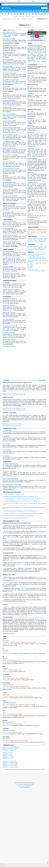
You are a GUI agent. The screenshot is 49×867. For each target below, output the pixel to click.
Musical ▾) (39, 30)
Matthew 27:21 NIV (7, 752)
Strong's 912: (6, 733)
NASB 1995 (6, 86)
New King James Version (9, 73)
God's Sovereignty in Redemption (12, 484)
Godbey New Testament (9, 305)
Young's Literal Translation (10, 235)
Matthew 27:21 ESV (8, 755)
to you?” (40, 52)
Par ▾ (12, 30)
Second (29, 241)
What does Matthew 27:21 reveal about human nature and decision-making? (23, 513)
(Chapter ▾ (8, 30)
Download (43, 61)
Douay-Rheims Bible (8, 251)
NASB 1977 (6, 93)
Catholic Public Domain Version (11, 258)
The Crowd (7, 444)
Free (45, 238)
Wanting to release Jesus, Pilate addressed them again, (14, 409)
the (39, 51)
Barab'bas (36, 238)
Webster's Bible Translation (10, 189)
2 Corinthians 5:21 (22, 595)
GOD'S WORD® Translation (10, 155)
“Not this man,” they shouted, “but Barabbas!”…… (13, 423)
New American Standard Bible (11, 80)
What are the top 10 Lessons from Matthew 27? (17, 518)
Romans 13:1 (42, 555)
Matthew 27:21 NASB (8, 757)
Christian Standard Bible (9, 121)
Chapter (44, 380)
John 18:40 (30, 111)
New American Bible (8, 266)
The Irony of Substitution (9, 471)
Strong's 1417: (6, 671)
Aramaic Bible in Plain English (11, 289)
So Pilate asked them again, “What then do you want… (14, 408)
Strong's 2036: (6, 742)
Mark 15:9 (30, 70)
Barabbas (29, 238)
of (36, 51)
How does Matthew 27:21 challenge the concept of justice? (19, 515)
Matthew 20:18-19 (32, 158)
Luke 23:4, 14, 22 (20, 564)
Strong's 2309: (6, 679)
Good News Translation (9, 162)
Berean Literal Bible (8, 59)
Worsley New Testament (9, 339)
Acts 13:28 (30, 219)
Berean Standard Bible (9, 52)
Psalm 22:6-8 (31, 199)
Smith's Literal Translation (10, 242)
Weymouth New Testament (10, 196)
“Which (34, 51)
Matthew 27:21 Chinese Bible (10, 764)
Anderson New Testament (10, 298)
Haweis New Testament (9, 312)
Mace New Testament (8, 319)
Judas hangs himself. (33, 255)
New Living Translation (9, 39)
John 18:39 (30, 76)
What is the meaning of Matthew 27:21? (14, 494)
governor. (32, 54)
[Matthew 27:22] (47, 387)
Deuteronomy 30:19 (38, 532)
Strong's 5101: (7, 643)
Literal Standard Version (9, 221)
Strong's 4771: (6, 697)
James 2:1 (30, 569)
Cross (20, 27)
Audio (17, 27)
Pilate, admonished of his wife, (36, 257)
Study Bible (6, 380)
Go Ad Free (2, 864)
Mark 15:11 (30, 125)
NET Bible (5, 175)
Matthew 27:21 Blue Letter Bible (11, 747)
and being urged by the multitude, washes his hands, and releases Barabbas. (36, 260)
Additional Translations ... (10, 346)
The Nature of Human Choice (10, 463)
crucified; (31, 266)
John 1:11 (30, 214)
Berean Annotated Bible (9, 114)
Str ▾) (14, 30)
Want (39, 241)
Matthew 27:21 (6, 607)
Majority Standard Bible (9, 205)
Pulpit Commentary (8, 617)
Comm (28, 27)
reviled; (31, 267)
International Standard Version (11, 168)
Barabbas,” (40, 54)
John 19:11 (10, 560)
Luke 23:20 (30, 93)
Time (33, 241)
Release (41, 240)
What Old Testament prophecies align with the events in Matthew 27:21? (22, 501)
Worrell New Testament (9, 332)
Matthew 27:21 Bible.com (9, 750)
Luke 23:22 (30, 99)
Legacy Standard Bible (9, 100)
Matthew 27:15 (25, 527)
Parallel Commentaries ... (9, 633)
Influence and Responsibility (10, 478)
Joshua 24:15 (10, 537)
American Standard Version (10, 134)
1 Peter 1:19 (38, 548)
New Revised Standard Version (11, 273)
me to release (34, 52)
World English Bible (8, 212)
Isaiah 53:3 (30, 172)
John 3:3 (43, 599)
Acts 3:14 (5, 582)
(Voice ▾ (35, 30)
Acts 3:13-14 (30, 132)
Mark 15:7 (13, 580)
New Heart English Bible (9, 182)
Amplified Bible (7, 107)
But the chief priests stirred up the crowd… (12, 425)
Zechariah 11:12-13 (32, 182)
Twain (36, 241)
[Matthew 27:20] (1, 387)
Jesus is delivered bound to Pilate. (37, 254)
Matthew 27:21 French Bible (10, 765)
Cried (41, 238)
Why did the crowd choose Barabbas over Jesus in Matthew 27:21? (21, 496)
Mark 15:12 (30, 87)
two (41, 51)
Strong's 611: (6, 706)
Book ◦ (40, 380)
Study (24, 27)
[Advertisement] (24, 370)
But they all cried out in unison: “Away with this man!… (14, 424)
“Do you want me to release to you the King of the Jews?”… (14, 393)
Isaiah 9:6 (9, 591)
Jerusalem (7, 456)
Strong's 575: (6, 653)
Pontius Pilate (8, 430)
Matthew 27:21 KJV (8, 758)
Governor (29, 240)
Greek (32, 27)
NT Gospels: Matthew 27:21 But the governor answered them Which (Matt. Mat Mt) (24, 769)
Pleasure (35, 240)
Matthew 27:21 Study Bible (9, 761)
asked (44, 52)
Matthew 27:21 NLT (8, 754)
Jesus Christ (7, 450)
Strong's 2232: (6, 725)
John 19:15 (30, 148)
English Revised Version (9, 148)
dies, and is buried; (33, 269)
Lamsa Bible (6, 282)
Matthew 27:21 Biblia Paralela (10, 762)
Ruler (45, 240)
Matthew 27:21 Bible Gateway (10, 748)
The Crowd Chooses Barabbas (34, 45)
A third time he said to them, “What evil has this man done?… (15, 410)
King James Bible (7, 66)
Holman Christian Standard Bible (12, 127)
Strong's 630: (6, 688)
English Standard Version (10, 45)
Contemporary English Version (11, 141)
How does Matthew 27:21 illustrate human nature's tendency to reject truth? (23, 498)
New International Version (10, 32)
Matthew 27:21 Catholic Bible (10, 767)
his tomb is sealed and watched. (37, 270)
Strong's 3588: (6, 661)
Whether (43, 241)
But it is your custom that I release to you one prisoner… (14, 394)
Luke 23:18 (30, 118)
